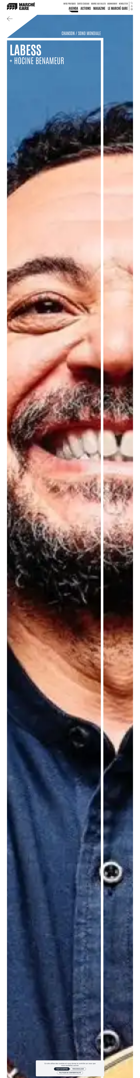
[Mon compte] (131, 6)
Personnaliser (78, 1069)
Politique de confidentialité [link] (70, 1072)
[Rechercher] (131, 3)
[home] (21, 6)
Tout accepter (62, 1069)
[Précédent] (10, 20)
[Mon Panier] (131, 9)
